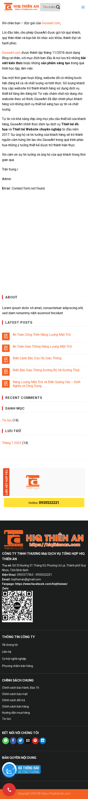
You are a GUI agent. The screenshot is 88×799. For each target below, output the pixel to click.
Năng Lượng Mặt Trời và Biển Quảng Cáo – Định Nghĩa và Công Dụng (46, 384)
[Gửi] (58, 7)
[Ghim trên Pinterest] (35, 740)
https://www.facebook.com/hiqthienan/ (41, 584)
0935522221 (49, 502)
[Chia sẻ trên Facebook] (13, 740)
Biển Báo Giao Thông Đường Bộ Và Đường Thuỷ (46, 370)
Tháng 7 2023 (11, 443)
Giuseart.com (51, 23)
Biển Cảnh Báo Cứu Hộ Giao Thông (37, 358)
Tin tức (7, 420)
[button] (82, 7)
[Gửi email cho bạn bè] (28, 740)
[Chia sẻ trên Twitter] (20, 740)
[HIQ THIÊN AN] (21, 7)
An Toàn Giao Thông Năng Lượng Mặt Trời (42, 346)
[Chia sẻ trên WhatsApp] (5, 740)
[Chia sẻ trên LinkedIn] (42, 740)
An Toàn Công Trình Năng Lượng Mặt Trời (42, 335)
